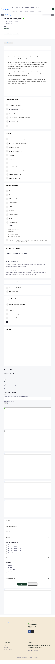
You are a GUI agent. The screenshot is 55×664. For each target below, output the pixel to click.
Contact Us (40, 11)
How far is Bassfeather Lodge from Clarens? (16, 253)
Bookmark (9, 33)
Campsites (10, 544)
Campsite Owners (8, 649)
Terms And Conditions (33, 650)
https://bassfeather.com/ (22, 317)
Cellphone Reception (10, 578)
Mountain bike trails (13, 214)
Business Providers (34, 7)
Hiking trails (11, 210)
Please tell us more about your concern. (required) (16, 396)
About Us (6, 647)
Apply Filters (22, 584)
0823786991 (19, 310)
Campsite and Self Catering (14, 546)
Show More (8, 573)
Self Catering (25, 7)
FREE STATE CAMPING (10, 21)
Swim (10, 218)
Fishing (10, 206)
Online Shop (14, 11)
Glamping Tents (11, 552)
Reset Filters (32, 584)
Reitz (16, 21)
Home (13, 7)
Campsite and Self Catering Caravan (16, 550)
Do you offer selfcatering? (12, 261)
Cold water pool (13, 198)
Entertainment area (13, 202)
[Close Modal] (5, 394)
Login (5, 645)
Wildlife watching (13, 222)
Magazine (21, 11)
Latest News (32, 11)
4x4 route (11, 191)
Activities (8, 562)
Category (8, 537)
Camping (18, 7)
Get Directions (11, 363)
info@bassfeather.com (21, 314)
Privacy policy (31, 649)
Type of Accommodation (12, 542)
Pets (7, 557)
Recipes (26, 11)
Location (8, 532)
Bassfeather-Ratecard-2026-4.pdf (24, 126)
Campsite (8, 23)
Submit (6, 403)
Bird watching (12, 194)
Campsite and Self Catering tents (15, 548)
